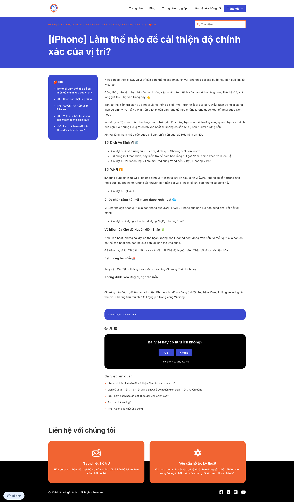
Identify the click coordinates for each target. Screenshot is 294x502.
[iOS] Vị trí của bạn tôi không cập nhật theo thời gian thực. (73, 118)
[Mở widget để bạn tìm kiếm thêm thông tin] (13, 496)
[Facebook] (106, 328)
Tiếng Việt (234, 8)
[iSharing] (54, 8)
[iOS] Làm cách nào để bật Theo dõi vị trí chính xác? (72, 128)
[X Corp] (110, 328)
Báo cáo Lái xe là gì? (120, 402)
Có (166, 352)
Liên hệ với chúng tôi (207, 8)
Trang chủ (136, 8)
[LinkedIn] (115, 328)
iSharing (52, 24)
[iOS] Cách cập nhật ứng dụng (74, 99)
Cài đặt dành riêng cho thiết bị (129, 24)
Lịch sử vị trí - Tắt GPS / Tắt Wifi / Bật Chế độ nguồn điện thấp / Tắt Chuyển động (155, 389)
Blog (152, 8)
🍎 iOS (152, 24)
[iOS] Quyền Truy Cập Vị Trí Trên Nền (72, 107)
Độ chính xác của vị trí (98, 24)
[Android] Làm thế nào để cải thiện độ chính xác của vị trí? (141, 383)
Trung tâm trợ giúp (174, 8)
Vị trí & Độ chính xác (71, 24)
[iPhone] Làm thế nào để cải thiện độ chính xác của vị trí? (74, 90)
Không (184, 352)
